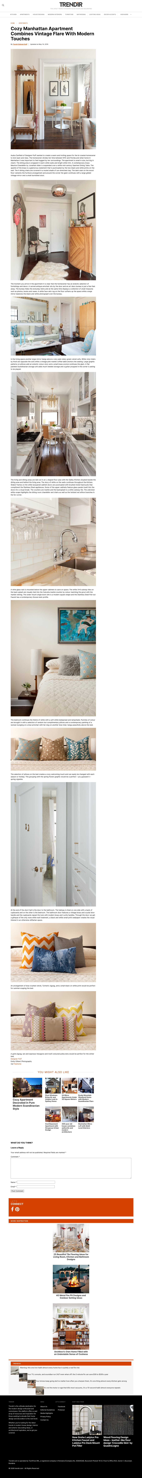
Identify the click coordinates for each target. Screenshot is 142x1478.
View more (124, 14)
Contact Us (44, 1420)
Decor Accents (110, 14)
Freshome (17, 1064)
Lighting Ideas (95, 14)
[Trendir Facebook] (12, 1209)
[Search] (3, 5)
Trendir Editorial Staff (20, 44)
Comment (15, 1157)
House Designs (38, 14)
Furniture (69, 14)
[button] (53, 230)
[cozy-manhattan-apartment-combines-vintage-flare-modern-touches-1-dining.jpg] (53, 150)
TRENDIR (71, 4)
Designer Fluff (16, 1059)
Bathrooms (81, 14)
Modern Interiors (55, 14)
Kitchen (13, 14)
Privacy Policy (45, 1417)
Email (13, 1187)
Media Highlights (46, 1413)
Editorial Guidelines (47, 1410)
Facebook (61, 1407)
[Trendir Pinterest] (17, 1209)
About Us (43, 1407)
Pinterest (61, 1410)
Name (14, 1182)
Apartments (25, 14)
